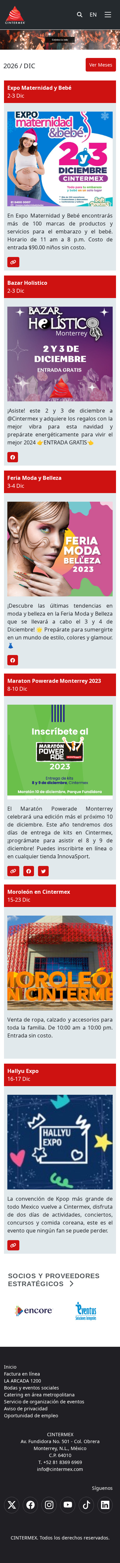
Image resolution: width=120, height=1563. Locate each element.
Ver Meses (100, 65)
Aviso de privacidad (26, 1408)
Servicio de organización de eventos (44, 1401)
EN (93, 14)
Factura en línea (22, 1374)
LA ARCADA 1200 (22, 1381)
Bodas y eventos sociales (31, 1388)
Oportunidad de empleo (31, 1415)
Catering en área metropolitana (39, 1394)
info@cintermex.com (60, 1469)
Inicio (10, 1367)
